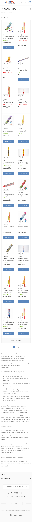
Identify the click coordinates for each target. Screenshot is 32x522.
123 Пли (4, 474)
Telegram (16, 503)
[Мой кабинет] (25, 3)
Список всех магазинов (17, 496)
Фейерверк (5, 478)
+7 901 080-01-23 (16, 493)
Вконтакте (11, 503)
